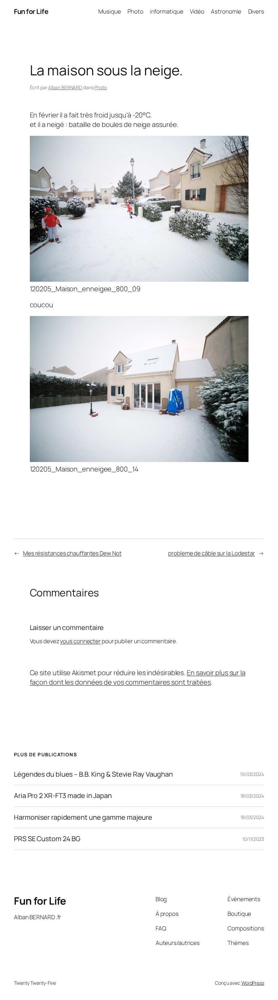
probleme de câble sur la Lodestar (211, 553)
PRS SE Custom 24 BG (47, 838)
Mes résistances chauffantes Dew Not (72, 553)
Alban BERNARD (65, 87)
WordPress (252, 983)
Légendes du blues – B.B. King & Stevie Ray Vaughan (93, 774)
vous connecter (80, 641)
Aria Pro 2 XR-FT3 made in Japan (63, 795)
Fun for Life (31, 11)
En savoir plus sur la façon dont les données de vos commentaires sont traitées (137, 677)
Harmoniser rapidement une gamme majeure (83, 817)
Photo (100, 87)
